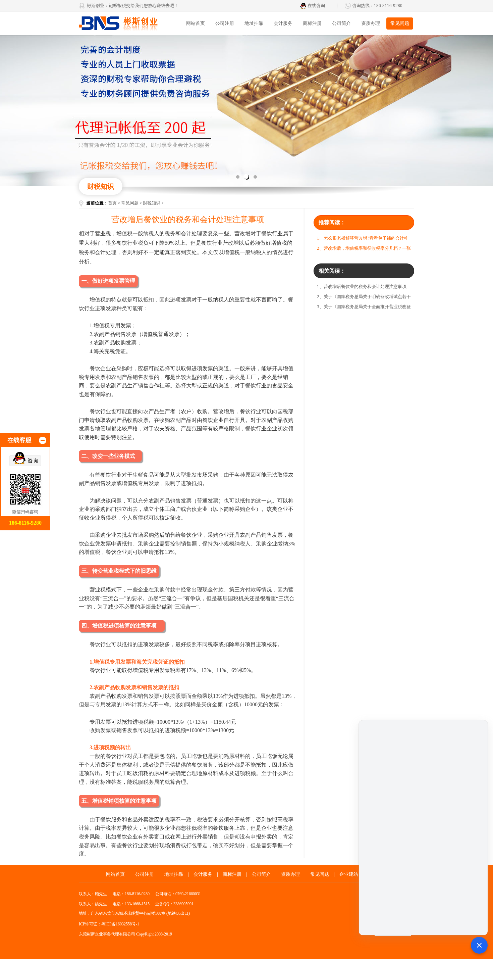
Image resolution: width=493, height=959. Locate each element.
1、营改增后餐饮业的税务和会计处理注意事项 (361, 286)
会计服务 (283, 23)
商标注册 (312, 23)
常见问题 (399, 23)
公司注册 (224, 23)
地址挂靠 (253, 23)
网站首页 (195, 23)
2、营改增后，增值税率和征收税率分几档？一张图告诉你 (364, 249)
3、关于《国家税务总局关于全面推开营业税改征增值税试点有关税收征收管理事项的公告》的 (364, 308)
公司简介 (341, 23)
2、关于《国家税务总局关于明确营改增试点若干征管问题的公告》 (364, 298)
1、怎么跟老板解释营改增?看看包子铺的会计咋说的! (362, 239)
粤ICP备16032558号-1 (120, 924)
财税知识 (151, 202)
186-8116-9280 (388, 5)
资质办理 (370, 23)
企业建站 (348, 874)
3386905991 (183, 904)
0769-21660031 (188, 894)
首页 (112, 202)
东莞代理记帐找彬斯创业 (246, 110)
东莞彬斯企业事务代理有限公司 (129, 23)
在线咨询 (316, 5)
